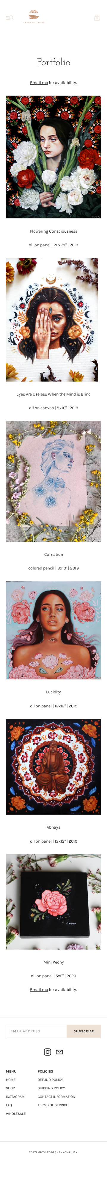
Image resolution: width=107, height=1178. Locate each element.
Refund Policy (50, 1080)
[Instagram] (47, 1053)
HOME (11, 1080)
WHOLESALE (16, 1114)
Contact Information (56, 1097)
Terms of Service (53, 1105)
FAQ (9, 1105)
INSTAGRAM (15, 1097)
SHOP (10, 1088)
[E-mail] (59, 1053)
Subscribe (84, 1031)
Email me (39, 82)
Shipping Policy (51, 1088)
